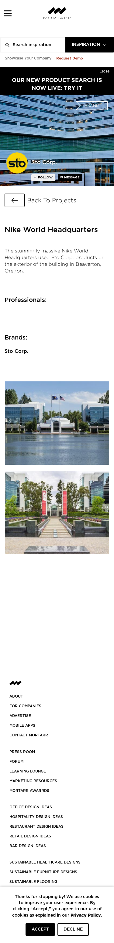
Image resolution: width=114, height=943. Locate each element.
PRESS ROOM (22, 752)
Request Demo (69, 58)
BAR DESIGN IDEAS (27, 846)
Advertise (20, 716)
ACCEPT (40, 929)
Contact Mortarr (28, 735)
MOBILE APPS (22, 725)
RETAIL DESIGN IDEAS (30, 836)
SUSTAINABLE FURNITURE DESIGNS (43, 872)
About (16, 696)
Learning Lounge (27, 771)
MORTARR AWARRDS (29, 791)
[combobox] (89, 44)
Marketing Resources (33, 781)
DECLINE (73, 929)
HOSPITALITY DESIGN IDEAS (36, 817)
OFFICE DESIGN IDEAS (30, 807)
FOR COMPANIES (25, 706)
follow (45, 177)
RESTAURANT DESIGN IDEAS (36, 826)
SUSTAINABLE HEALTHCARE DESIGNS (45, 862)
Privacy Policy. (86, 915)
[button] (7, 13)
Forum (16, 761)
